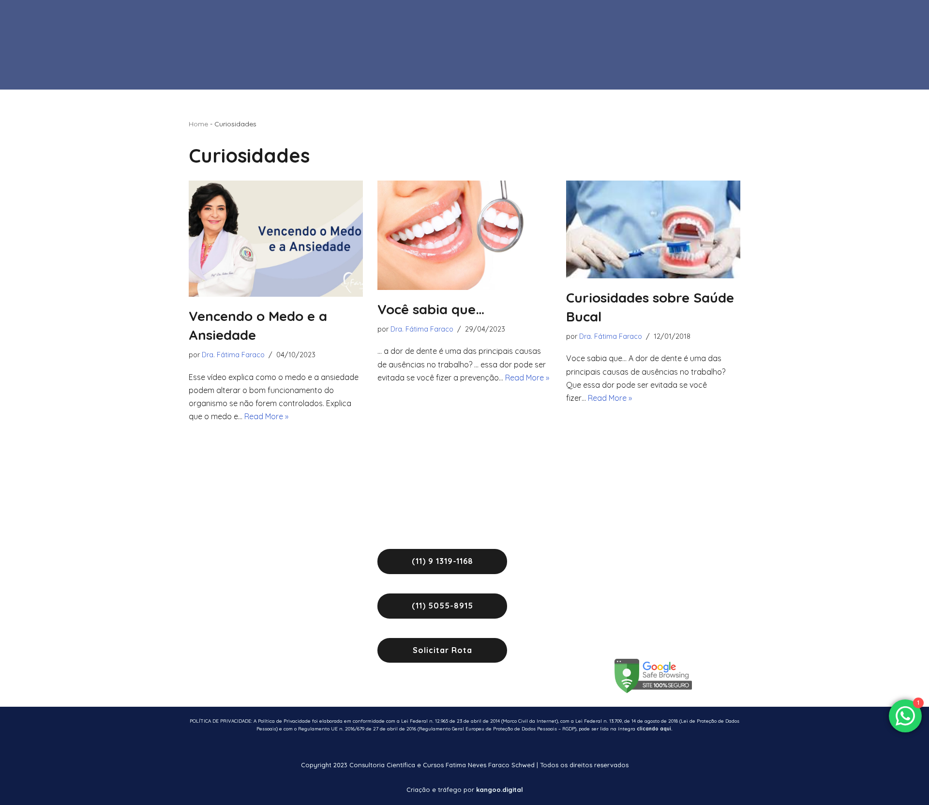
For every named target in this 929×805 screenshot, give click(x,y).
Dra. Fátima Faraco (233, 354)
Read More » (266, 416)
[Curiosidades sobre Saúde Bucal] (653, 229)
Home (198, 124)
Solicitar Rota (442, 650)
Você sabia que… (430, 309)
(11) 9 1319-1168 (442, 561)
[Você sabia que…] (464, 235)
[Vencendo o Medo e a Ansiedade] (276, 239)
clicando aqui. (655, 729)
